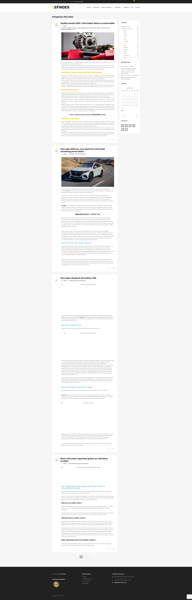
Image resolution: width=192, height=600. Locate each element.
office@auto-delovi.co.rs (120, 582)
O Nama (85, 576)
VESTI (132, 7)
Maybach (81, 317)
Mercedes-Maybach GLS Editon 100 (78, 278)
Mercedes (83, 28)
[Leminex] (61, 8)
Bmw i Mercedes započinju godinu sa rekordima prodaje (84, 459)
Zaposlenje (85, 583)
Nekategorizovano (126, 26)
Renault (95, 28)
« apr (122, 110)
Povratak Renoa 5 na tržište (127, 66)
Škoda (98, 28)
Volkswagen (69, 29)
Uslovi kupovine (87, 581)
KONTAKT (138, 7)
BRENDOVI (126, 7)
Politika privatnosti (87, 579)
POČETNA (88, 7)
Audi (63, 28)
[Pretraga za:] (129, 115)
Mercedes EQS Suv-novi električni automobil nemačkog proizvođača (83, 150)
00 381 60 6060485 (79, 1)
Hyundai (78, 28)
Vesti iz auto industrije (80, 154)
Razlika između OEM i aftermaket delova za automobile (88, 23)
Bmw (66, 28)
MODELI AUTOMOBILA (106, 7)
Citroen (69, 28)
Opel (87, 28)
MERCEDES (64, 518)
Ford (75, 28)
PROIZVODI (117, 7)
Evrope (67, 190)
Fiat (72, 28)
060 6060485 (62, 574)
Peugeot (90, 28)
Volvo (73, 29)
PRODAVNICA (96, 7)
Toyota (102, 28)
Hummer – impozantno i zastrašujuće (129, 75)
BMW (62, 503)
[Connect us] (122, 126)
